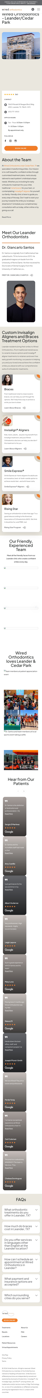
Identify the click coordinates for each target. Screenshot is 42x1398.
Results (4, 1332)
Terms (4, 1361)
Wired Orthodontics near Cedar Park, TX (20, 165)
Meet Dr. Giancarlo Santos (15, 275)
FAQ (22, 1332)
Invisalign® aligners (22, 191)
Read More (6, 217)
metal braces (16, 188)
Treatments (6, 1328)
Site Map (5, 1355)
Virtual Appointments (10, 1347)
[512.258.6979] (32, 9)
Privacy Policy (7, 1358)
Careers (24, 1336)
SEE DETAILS (31, 3)
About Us (24, 1328)
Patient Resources (8, 1343)
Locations (5, 1336)
